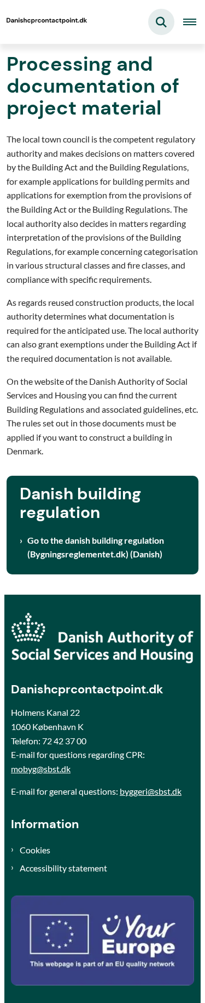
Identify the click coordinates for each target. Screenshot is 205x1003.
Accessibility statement (63, 868)
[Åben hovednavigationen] (194, 22)
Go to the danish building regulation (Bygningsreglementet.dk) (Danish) (95, 547)
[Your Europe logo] (102, 940)
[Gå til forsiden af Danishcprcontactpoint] (44, 22)
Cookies (35, 850)
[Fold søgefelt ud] (161, 22)
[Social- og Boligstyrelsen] (102, 638)
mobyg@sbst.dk (41, 768)
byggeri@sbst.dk (150, 791)
